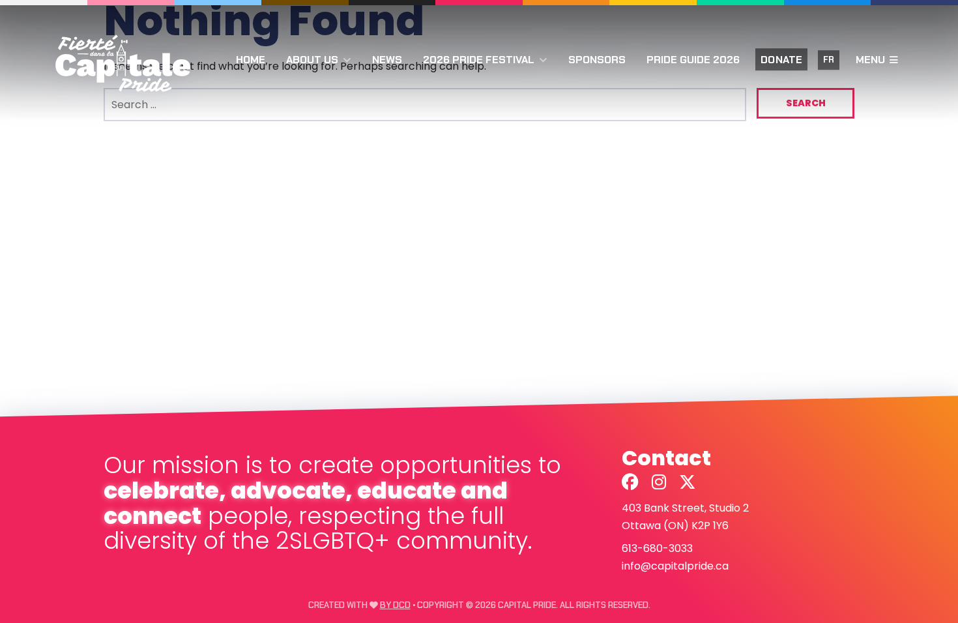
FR (828, 60)
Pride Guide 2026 (693, 59)
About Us (312, 59)
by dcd (395, 605)
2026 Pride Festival (478, 59)
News (387, 59)
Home (250, 59)
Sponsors (597, 59)
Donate (781, 59)
